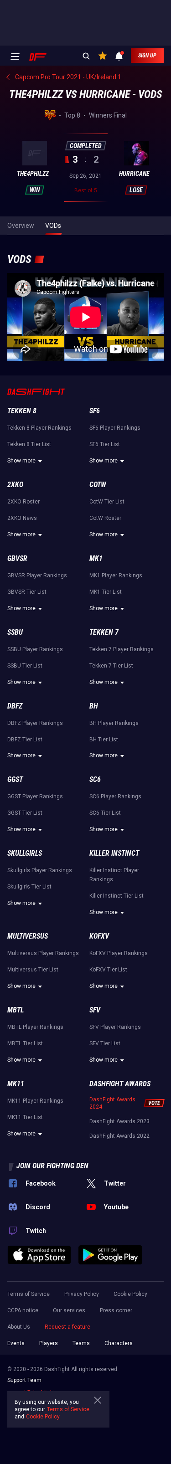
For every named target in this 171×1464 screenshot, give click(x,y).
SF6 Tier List (104, 444)
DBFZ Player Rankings (35, 723)
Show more (21, 460)
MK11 (15, 1083)
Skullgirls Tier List (29, 887)
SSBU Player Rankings (35, 649)
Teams (81, 1343)
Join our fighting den (52, 1165)
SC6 (95, 779)
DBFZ (14, 706)
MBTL (15, 1010)
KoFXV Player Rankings (118, 953)
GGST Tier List (24, 813)
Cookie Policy (130, 1294)
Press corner (116, 1310)
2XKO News (22, 518)
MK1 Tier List (105, 592)
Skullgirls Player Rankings (39, 870)
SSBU (15, 632)
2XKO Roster (23, 501)
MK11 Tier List (25, 1117)
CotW (97, 484)
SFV (94, 1010)
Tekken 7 (104, 632)
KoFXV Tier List (108, 969)
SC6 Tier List (105, 813)
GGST (15, 779)
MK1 (96, 558)
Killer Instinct (114, 853)
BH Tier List (103, 739)
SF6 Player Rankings (114, 428)
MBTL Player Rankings (35, 1027)
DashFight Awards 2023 (119, 1121)
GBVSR (17, 558)
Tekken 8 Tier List (29, 444)
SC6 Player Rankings (115, 796)
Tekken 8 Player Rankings (39, 428)
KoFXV (99, 936)
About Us (18, 1327)
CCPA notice (22, 1310)
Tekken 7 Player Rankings (121, 649)
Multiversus (27, 936)
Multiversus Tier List (32, 969)
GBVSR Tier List (27, 592)
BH (93, 706)
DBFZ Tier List (24, 739)
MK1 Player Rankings (115, 575)
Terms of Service (28, 1294)
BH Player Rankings (114, 723)
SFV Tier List (104, 1043)
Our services (69, 1310)
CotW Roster (105, 518)
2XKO (15, 484)
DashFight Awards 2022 (119, 1136)
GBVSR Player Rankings (37, 575)
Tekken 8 (21, 410)
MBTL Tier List (25, 1043)
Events (16, 1343)
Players (48, 1343)
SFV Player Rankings (115, 1027)
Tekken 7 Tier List (111, 666)
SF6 (94, 410)
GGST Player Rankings (35, 796)
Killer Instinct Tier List (116, 896)
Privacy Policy (81, 1294)
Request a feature (67, 1327)
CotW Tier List (106, 501)
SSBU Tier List (24, 666)
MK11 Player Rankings (35, 1101)
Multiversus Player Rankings (43, 953)
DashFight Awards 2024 (112, 1103)
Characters (118, 1343)
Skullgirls (24, 853)
